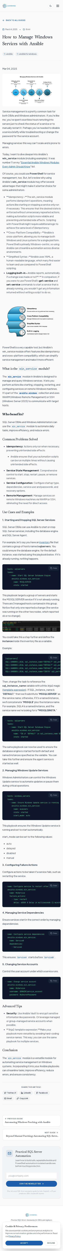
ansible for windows (28, 54)
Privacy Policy (15, 1236)
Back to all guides (15, 20)
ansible (9, 54)
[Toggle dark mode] (50, 5)
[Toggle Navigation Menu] (58, 6)
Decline (51, 1243)
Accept (24, 1243)
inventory (44, 542)
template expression (14, 689)
